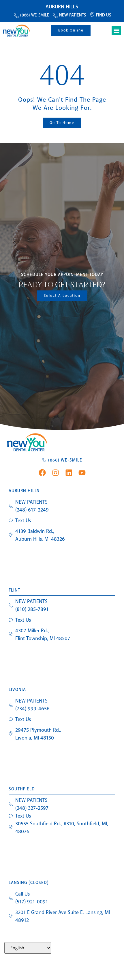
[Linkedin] (68, 472)
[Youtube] (82, 472)
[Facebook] (42, 472)
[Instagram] (55, 472)
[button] (116, 30)
